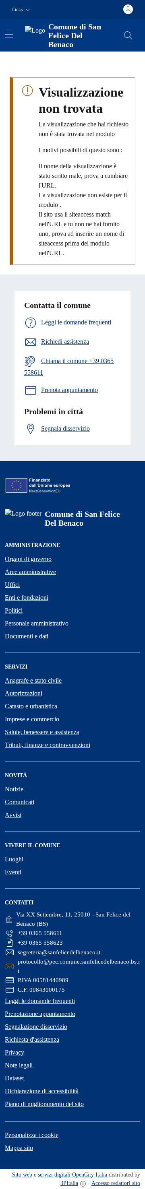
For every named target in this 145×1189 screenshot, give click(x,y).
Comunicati (19, 802)
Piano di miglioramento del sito (44, 1103)
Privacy (14, 1052)
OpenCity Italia (89, 1175)
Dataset (14, 1078)
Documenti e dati (26, 636)
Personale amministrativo (36, 623)
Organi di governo (28, 558)
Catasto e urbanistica (31, 706)
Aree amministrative (30, 571)
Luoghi (14, 859)
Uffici (12, 584)
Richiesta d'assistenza (32, 1039)
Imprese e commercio (32, 719)
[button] (21, 10)
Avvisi (13, 814)
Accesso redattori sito (115, 1183)
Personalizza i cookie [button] (31, 1134)
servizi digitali (54, 1175)
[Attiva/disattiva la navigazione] (9, 34)
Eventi (13, 872)
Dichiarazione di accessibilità (42, 1091)
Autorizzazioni (23, 693)
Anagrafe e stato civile (33, 680)
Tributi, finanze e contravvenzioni (47, 744)
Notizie (14, 789)
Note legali (19, 1065)
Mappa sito (19, 1147)
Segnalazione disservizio (36, 1026)
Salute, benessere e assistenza (42, 732)
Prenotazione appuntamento (40, 1013)
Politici (14, 610)
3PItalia (69, 1183)
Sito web (22, 1175)
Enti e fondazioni (26, 597)
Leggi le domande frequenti (40, 1000)
